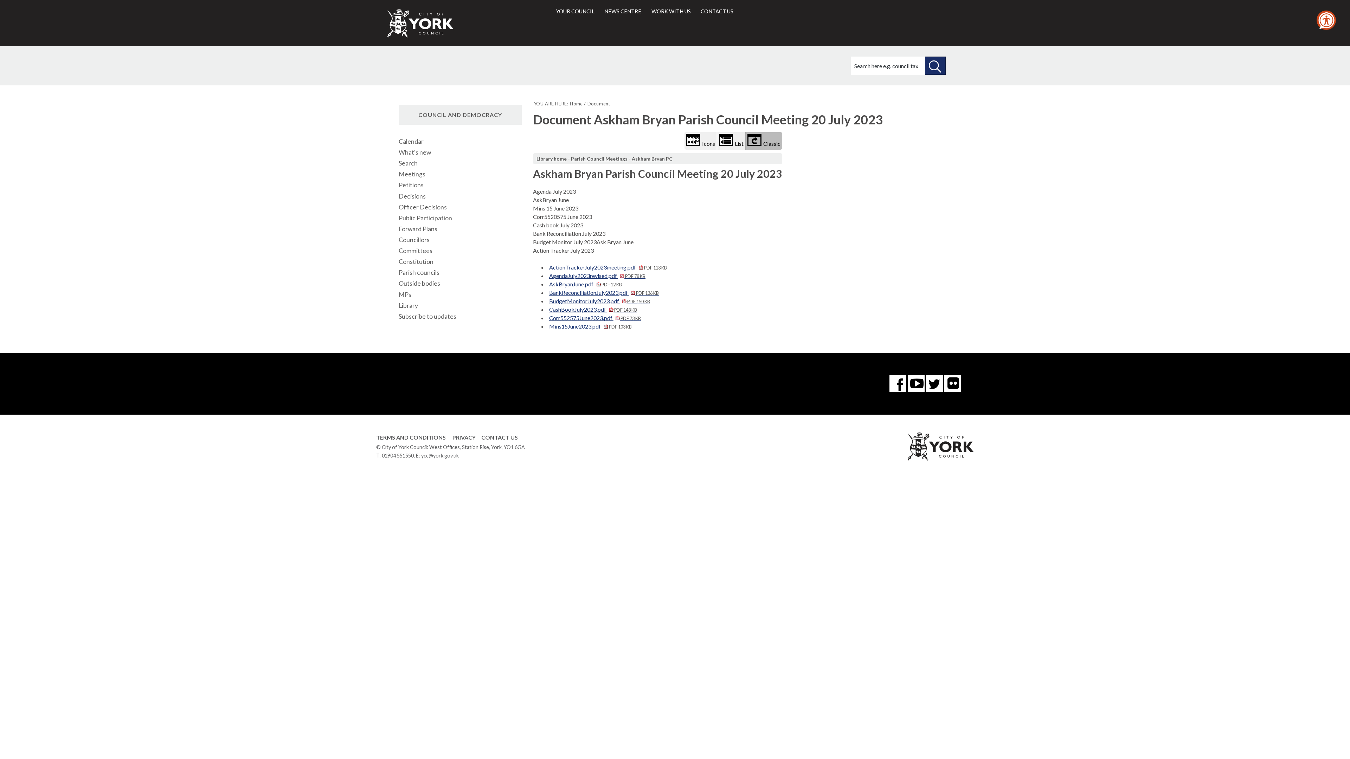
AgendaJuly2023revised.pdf (597, 275)
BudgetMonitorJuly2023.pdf (599, 301)
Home (576, 103)
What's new (415, 152)
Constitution (416, 261)
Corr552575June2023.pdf (595, 317)
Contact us (717, 11)
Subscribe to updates (427, 316)
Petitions (411, 185)
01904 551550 (398, 456)
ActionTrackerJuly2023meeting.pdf (608, 267)
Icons (708, 143)
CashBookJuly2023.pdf (593, 309)
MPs (405, 294)
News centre (622, 11)
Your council (575, 11)
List (739, 143)
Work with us (671, 11)
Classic (771, 143)
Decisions (412, 196)
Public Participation (425, 218)
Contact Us (499, 437)
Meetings (412, 174)
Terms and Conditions (411, 437)
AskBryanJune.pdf (585, 284)
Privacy (464, 437)
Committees (415, 250)
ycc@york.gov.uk (440, 456)
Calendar (411, 141)
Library (408, 305)
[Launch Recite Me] (1326, 20)
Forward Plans (418, 229)
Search (408, 163)
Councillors (414, 240)
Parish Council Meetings (599, 159)
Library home (551, 159)
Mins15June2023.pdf (590, 326)
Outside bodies (419, 283)
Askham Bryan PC (652, 159)
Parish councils (419, 272)
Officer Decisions (423, 207)
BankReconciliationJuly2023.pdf (604, 292)
